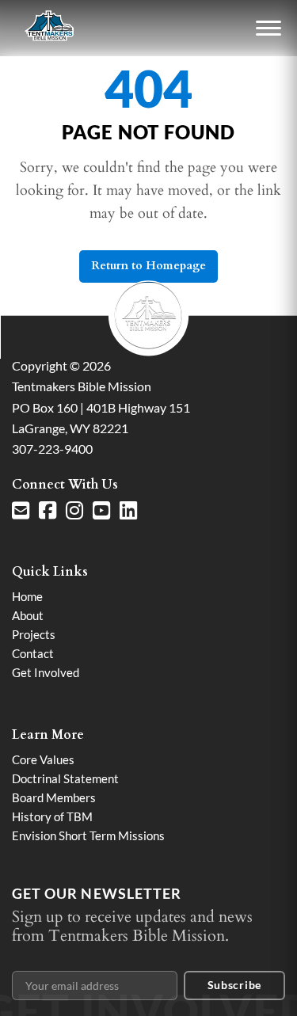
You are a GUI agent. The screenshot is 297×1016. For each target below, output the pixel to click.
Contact (33, 653)
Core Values (43, 759)
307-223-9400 (52, 448)
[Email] (20, 510)
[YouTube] (101, 510)
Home (27, 596)
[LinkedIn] (128, 510)
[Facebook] (47, 510)
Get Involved (45, 672)
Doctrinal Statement (65, 778)
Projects (33, 634)
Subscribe (234, 984)
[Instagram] (74, 510)
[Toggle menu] (268, 28)
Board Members (54, 797)
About (28, 615)
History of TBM (52, 816)
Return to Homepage (148, 265)
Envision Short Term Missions (88, 835)
